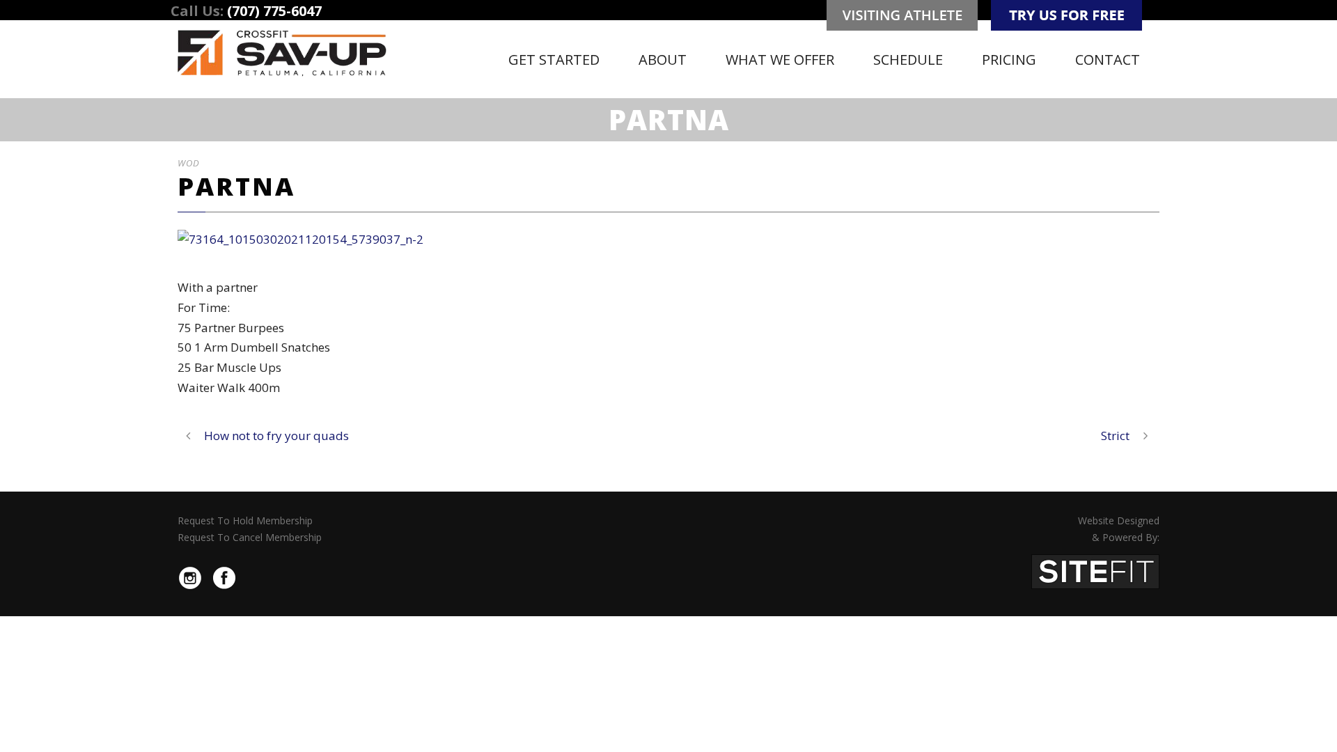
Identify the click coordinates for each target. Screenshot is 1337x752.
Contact (1107, 59)
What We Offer (780, 59)
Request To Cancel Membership (250, 537)
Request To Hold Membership (245, 520)
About (663, 59)
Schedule (908, 59)
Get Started (554, 59)
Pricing (1009, 59)
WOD (189, 163)
